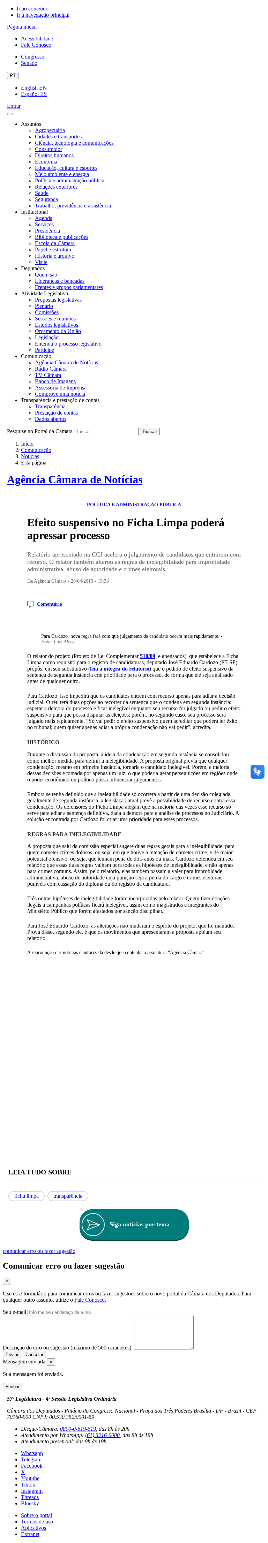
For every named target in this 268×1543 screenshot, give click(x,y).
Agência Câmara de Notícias (66, 362)
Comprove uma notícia (60, 394)
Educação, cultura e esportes (66, 168)
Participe (44, 350)
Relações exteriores (56, 187)
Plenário (44, 306)
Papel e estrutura (53, 249)
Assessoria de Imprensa (61, 388)
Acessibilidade (37, 38)
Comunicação (36, 450)
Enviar (12, 1354)
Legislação (47, 337)
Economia (46, 162)
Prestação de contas (56, 413)
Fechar (13, 1386)
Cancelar (34, 1354)
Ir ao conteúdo (33, 9)
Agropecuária (50, 130)
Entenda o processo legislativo (68, 344)
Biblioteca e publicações (61, 237)
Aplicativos (33, 1528)
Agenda (43, 218)
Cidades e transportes (58, 136)
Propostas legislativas (58, 300)
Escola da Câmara (55, 243)
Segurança (46, 199)
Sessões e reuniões (55, 319)
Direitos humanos (54, 155)
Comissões (47, 312)
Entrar (14, 106)
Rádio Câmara (51, 369)
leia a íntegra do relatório (119, 669)
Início (27, 444)
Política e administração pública (69, 180)
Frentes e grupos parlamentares (69, 287)
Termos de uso (37, 1522)
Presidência (47, 231)
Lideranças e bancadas (59, 281)
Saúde (42, 193)
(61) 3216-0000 (102, 1435)
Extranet (30, 1534)
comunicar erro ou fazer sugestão (39, 1251)
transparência (67, 1196)
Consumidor (48, 149)
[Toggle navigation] (10, 114)
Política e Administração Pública (134, 504)
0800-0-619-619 (78, 1429)
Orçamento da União (58, 331)
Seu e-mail (14, 1312)
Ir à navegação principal (43, 15)
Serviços (44, 224)
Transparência (50, 406)
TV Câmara (48, 375)
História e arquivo (54, 256)
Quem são (46, 275)
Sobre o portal (36, 1515)
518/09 (147, 656)
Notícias (30, 456)
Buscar (150, 431)
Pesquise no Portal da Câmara (40, 431)
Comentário (49, 604)
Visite (41, 262)
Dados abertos (50, 419)
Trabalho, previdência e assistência (73, 206)
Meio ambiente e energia (62, 174)
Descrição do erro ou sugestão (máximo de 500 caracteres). (68, 1348)
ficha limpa (26, 1196)
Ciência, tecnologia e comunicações (74, 143)
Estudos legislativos (56, 325)
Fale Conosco (36, 45)
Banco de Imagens (55, 381)
